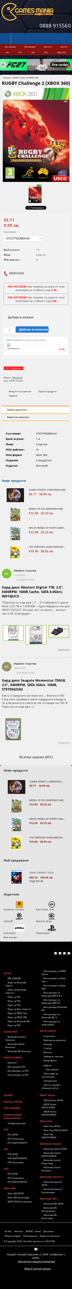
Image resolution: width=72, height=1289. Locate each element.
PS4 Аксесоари (16, 1162)
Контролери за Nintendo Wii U (51, 1016)
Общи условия (12, 1235)
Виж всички (10, 937)
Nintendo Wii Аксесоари (49, 1216)
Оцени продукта (47, 391)
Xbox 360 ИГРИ (16, 1193)
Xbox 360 (10, 1188)
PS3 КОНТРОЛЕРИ (17, 1182)
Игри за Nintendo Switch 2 (16, 991)
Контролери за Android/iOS (51, 1023)
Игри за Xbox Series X (19, 1009)
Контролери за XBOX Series (54, 973)
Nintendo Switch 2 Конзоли (16, 1038)
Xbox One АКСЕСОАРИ (55, 1130)
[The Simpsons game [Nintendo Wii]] (15, 552)
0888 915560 (55, 25)
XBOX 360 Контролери (20, 1201)
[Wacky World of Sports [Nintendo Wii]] (15, 533)
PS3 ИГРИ (13, 1173)
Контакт (18, 1231)
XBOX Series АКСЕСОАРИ (49, 1106)
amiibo (8, 1095)
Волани (48, 1052)
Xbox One (46, 1121)
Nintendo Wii (48, 1198)
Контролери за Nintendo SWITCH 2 (52, 994)
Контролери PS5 (16, 1066)
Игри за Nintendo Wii (19, 1021)
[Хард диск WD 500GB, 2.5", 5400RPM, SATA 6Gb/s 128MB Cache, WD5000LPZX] (36, 638)
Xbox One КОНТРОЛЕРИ (49, 1136)
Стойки (48, 1048)
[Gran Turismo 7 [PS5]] (17, 877)
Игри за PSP (14, 1025)
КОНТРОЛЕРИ (13, 1057)
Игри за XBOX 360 (29, 77)
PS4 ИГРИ (13, 1154)
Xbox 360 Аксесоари (18, 1197)
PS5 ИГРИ (13, 1134)
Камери (48, 1044)
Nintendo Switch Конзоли (15, 1045)
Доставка (48, 1231)
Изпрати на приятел (20, 391)
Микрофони (50, 1060)
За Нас (8, 1231)
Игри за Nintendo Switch (16, 984)
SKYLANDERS (12, 1108)
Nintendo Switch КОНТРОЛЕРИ (51, 1154)
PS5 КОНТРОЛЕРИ (17, 1142)
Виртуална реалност (55, 1040)
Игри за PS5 (14, 997)
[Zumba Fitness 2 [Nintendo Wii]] (15, 495)
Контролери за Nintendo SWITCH (51, 1001)
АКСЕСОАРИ (48, 1031)
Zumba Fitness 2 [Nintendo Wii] (47, 489)
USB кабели (51, 1069)
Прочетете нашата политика (36, 1261)
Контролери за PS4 (18, 1070)
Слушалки (49, 1036)
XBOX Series (47, 1095)
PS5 (6, 1129)
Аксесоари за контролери (50, 1075)
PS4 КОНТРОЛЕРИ (17, 1158)
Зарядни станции (53, 1056)
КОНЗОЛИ (10, 1031)
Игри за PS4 (14, 1001)
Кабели (48, 1065)
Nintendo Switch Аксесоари (51, 1162)
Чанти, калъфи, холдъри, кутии (51, 1086)
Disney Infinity (13, 1101)
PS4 (6, 1149)
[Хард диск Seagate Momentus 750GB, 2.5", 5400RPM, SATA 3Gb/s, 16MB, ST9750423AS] (13, 731)
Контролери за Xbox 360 (54, 987)
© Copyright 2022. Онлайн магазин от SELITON (29, 1241)
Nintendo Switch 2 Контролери (52, 1191)
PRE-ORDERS (14, 978)
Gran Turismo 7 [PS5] (41, 872)
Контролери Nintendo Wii (54, 1009)
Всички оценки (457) (35, 757)
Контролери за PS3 (18, 1074)
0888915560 (16, 272)
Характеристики (17, 409)
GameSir (12, 1062)
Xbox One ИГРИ (52, 1126)
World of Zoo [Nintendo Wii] (46, 508)
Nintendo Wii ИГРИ (53, 1203)
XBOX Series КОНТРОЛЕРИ (49, 1113)
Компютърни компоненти (13, 1116)
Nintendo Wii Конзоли (19, 1051)
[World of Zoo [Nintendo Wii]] (15, 514)
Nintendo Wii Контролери (49, 1209)
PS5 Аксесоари (16, 1138)
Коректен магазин (18, 417)
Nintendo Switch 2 (52, 1177)
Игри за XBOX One (17, 1013)
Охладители (50, 1080)
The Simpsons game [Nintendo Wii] (47, 546)
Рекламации (30, 1235)
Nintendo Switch (50, 1144)
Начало (7, 77)
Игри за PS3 (14, 1005)
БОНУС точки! (33, 1231)
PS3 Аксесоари (16, 1177)
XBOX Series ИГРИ (53, 1100)
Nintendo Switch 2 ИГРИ (52, 1183)
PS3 (6, 1168)
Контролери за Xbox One (54, 980)
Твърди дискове (16, 1123)
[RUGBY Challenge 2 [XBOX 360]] (36, 181)
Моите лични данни (37, 1268)
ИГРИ (15, 77)
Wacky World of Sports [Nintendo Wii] (47, 527)
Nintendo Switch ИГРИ (55, 1148)
